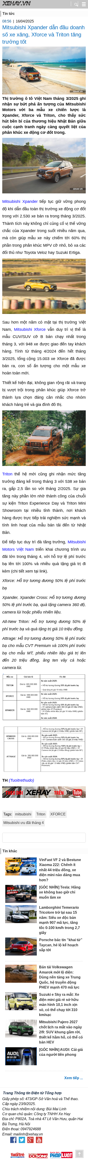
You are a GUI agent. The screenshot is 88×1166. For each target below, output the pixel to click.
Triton (7, 474)
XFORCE (58, 814)
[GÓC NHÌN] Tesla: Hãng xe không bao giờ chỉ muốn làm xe (60, 892)
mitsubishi (23, 814)
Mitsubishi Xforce (31, 329)
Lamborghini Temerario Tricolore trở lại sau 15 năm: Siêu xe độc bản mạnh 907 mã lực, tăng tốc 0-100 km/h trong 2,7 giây (59, 920)
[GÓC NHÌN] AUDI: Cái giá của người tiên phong (61, 1052)
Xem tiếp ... (73, 1078)
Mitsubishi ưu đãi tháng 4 (23, 823)
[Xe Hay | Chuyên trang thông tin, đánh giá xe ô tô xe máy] (15, 5)
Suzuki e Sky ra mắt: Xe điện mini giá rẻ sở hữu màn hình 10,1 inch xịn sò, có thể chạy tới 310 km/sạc (59, 1005)
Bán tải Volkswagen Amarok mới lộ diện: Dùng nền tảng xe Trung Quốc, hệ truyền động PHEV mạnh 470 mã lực (60, 977)
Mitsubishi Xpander (20, 201)
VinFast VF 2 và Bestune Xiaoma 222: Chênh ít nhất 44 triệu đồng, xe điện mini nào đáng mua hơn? (60, 870)
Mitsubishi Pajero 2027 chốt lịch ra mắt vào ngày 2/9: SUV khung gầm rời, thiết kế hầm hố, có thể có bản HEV (61, 1032)
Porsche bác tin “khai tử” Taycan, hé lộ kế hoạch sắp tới (60, 945)
